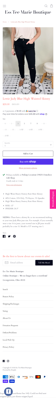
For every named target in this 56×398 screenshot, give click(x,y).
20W (7, 135)
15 (13, 129)
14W (21, 129)
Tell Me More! (44, 262)
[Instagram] (7, 361)
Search (5, 289)
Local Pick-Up (8, 340)
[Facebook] (3, 361)
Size (4, 119)
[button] (28, 111)
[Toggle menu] (4, 6)
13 (6, 129)
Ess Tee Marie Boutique (28, 12)
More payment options (28, 168)
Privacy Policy (8, 347)
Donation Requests (10, 325)
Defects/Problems (10, 332)
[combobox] (28, 144)
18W (40, 129)
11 (44, 123)
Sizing (5, 311)
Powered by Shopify (9, 370)
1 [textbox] (5, 145)
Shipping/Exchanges (11, 304)
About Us (7, 318)
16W (31, 129)
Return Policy (8, 296)
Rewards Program (52, 199)
